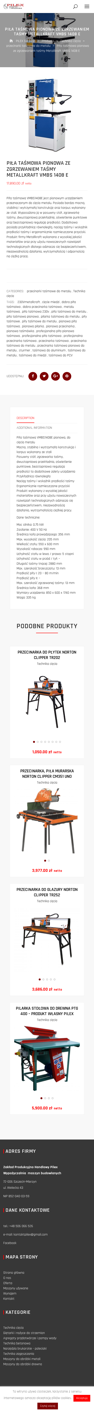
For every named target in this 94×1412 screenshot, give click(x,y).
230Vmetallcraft (28, 302)
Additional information (34, 428)
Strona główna (13, 1272)
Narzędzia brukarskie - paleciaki (25, 1348)
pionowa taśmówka (20, 331)
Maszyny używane (15, 1288)
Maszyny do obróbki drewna (22, 1364)
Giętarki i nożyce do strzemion (24, 1333)
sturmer (24, 350)
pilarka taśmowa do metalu (60, 316)
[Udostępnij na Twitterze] (44, 376)
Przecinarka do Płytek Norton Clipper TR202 (47, 654)
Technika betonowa (16, 1343)
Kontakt (8, 1298)
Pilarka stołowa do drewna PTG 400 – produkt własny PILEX (47, 1011)
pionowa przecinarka (60, 326)
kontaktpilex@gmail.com (31, 1234)
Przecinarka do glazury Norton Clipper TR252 (47, 892)
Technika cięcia (47, 664)
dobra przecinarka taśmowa (42, 307)
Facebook (9, 1243)
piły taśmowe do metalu (39, 321)
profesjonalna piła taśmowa (41, 336)
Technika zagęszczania (18, 1354)
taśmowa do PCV (61, 355)
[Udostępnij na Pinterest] (67, 376)
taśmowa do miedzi (32, 355)
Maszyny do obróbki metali (21, 1359)
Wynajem (9, 1293)
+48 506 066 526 (21, 1226)
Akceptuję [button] (82, 1398)
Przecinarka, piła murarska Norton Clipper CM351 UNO (47, 773)
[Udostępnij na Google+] (55, 376)
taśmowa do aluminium (49, 350)
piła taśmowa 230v (35, 311)
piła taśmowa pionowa (23, 316)
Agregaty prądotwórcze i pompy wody (29, 1338)
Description (25, 418)
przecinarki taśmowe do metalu (49, 291)
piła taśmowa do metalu (68, 311)
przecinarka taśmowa (54, 341)
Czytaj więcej (47, 1406)
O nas (7, 1278)
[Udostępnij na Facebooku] (32, 376)
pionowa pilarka (33, 326)
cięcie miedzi (50, 302)
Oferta (7, 1283)
